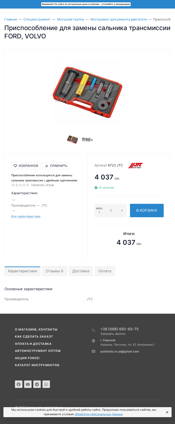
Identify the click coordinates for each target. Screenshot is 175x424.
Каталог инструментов (37, 365)
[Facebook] (18, 384)
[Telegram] (37, 384)
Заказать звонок (112, 334)
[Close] (166, 412)
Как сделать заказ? (34, 336)
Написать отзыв (42, 185)
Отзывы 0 (54, 271)
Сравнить (58, 166)
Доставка (80, 271)
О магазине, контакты (36, 329)
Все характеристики (25, 216)
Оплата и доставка (33, 343)
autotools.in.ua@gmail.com (119, 351)
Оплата (104, 271)
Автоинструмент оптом (38, 351)
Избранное (28, 166)
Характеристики (22, 271)
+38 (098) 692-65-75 (119, 329)
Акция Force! (27, 358)
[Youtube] (28, 384)
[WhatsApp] (46, 384)
